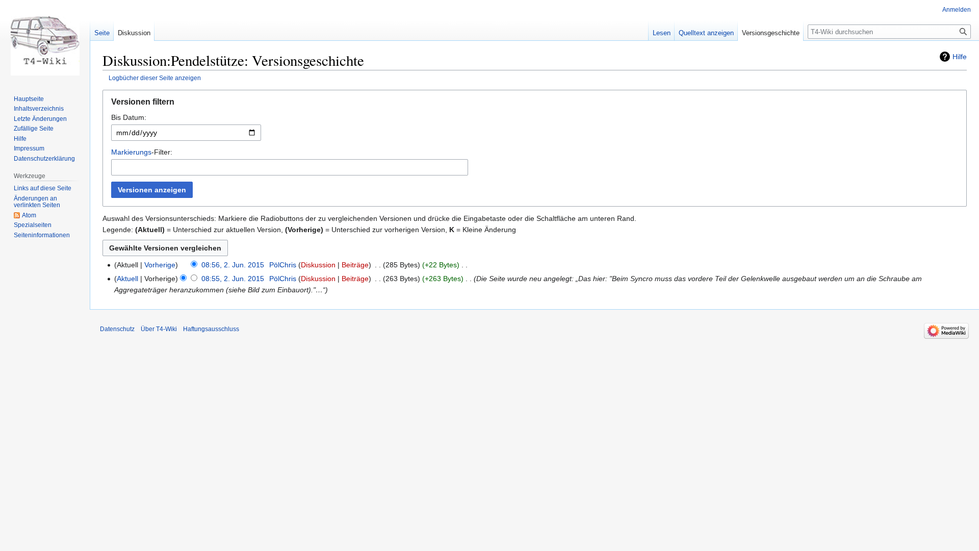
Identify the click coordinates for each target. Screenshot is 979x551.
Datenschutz (117, 329)
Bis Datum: (128, 117)
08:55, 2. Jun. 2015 (232, 278)
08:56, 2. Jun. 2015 (232, 265)
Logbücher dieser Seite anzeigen (155, 77)
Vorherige (159, 265)
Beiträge (355, 265)
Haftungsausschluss (211, 329)
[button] (534, 104)
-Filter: (141, 152)
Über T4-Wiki (159, 329)
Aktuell (127, 278)
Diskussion (318, 265)
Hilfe (959, 57)
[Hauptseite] (45, 41)
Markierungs (131, 152)
